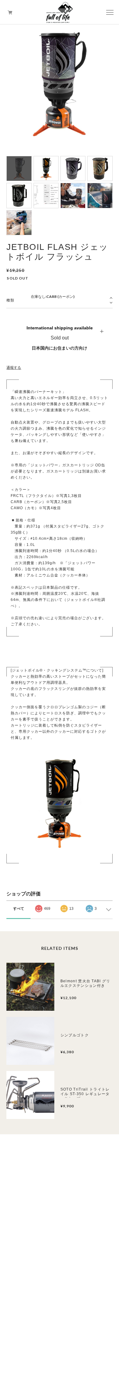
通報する (13, 367)
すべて (18, 908)
